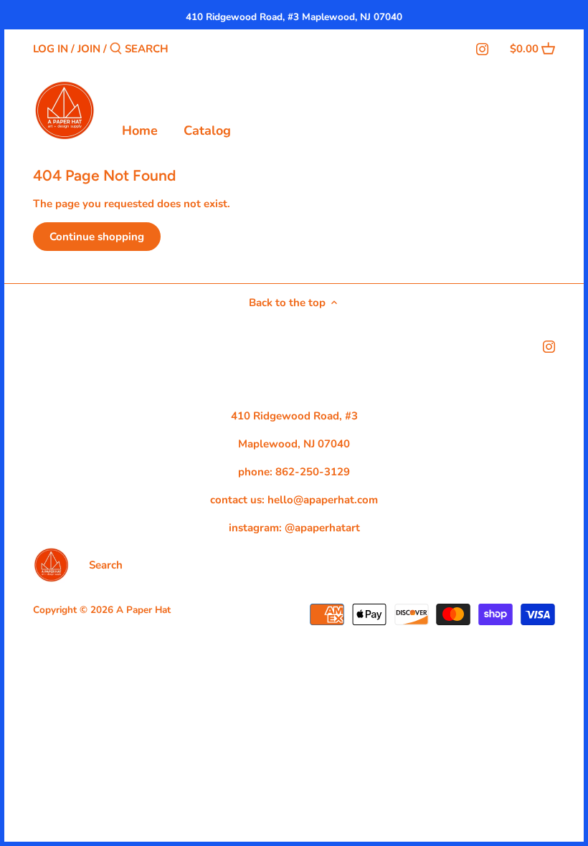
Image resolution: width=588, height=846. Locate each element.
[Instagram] (482, 48)
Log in (50, 49)
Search (106, 565)
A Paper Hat (143, 610)
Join (88, 49)
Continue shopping (96, 236)
